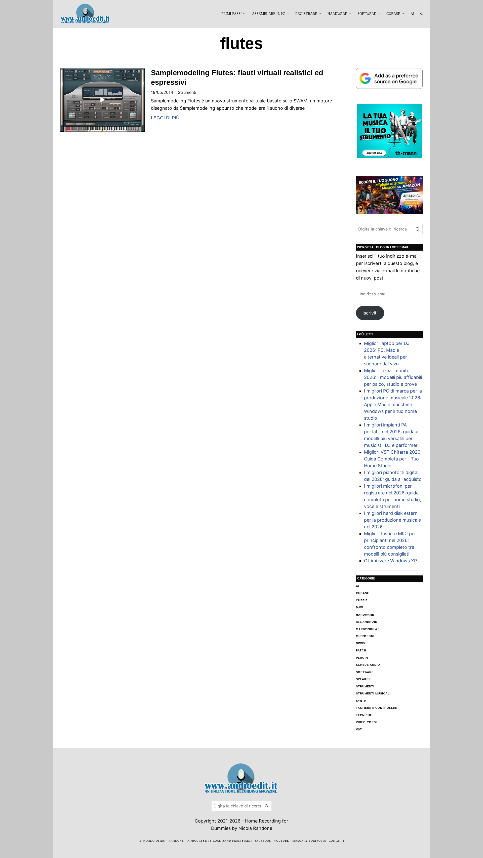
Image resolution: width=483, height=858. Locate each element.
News (360, 643)
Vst (359, 729)
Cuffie (362, 600)
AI (357, 586)
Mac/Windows (368, 629)
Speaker (363, 679)
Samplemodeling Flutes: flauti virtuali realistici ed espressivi (237, 77)
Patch (361, 650)
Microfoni (365, 636)
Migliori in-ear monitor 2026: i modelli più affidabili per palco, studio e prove (393, 377)
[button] (418, 229)
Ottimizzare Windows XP (390, 560)
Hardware (365, 614)
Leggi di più (165, 117)
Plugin (362, 657)
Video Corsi (366, 722)
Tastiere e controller (376, 707)
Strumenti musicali (373, 693)
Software (365, 672)
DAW (359, 607)
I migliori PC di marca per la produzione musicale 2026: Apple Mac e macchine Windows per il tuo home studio (393, 404)
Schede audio (368, 664)
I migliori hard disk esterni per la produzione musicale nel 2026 (392, 520)
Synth (361, 700)
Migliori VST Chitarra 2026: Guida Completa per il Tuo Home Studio (393, 458)
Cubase (362, 593)
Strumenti (187, 92)
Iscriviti (370, 313)
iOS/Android (366, 621)
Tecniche (364, 715)
